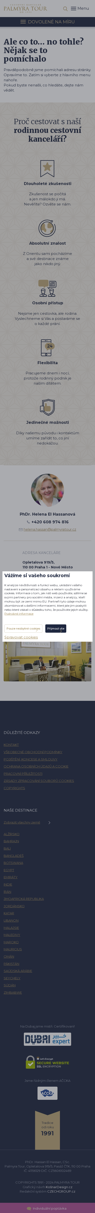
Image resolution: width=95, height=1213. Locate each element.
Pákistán (11, 964)
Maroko (11, 942)
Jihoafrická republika (24, 899)
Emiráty (11, 877)
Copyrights (14, 788)
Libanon (11, 920)
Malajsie (11, 928)
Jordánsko (14, 906)
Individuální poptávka (49, 1208)
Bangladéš (14, 856)
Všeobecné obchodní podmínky (33, 752)
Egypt (9, 870)
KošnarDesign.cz (59, 1187)
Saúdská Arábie (18, 971)
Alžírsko (11, 834)
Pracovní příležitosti (23, 774)
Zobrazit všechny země (22, 822)
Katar (9, 913)
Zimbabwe (13, 992)
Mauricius (13, 949)
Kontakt (11, 745)
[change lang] (26, 8)
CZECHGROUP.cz (61, 1191)
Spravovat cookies (21, 637)
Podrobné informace (18, 613)
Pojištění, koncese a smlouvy (30, 759)
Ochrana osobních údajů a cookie (36, 766)
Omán (9, 956)
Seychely (12, 978)
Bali (7, 848)
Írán (7, 892)
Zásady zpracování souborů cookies (39, 781)
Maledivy (12, 935)
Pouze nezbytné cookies (23, 628)
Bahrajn (11, 841)
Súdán (10, 985)
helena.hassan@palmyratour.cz (50, 529)
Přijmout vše (55, 628)
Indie (8, 884)
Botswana (13, 863)
